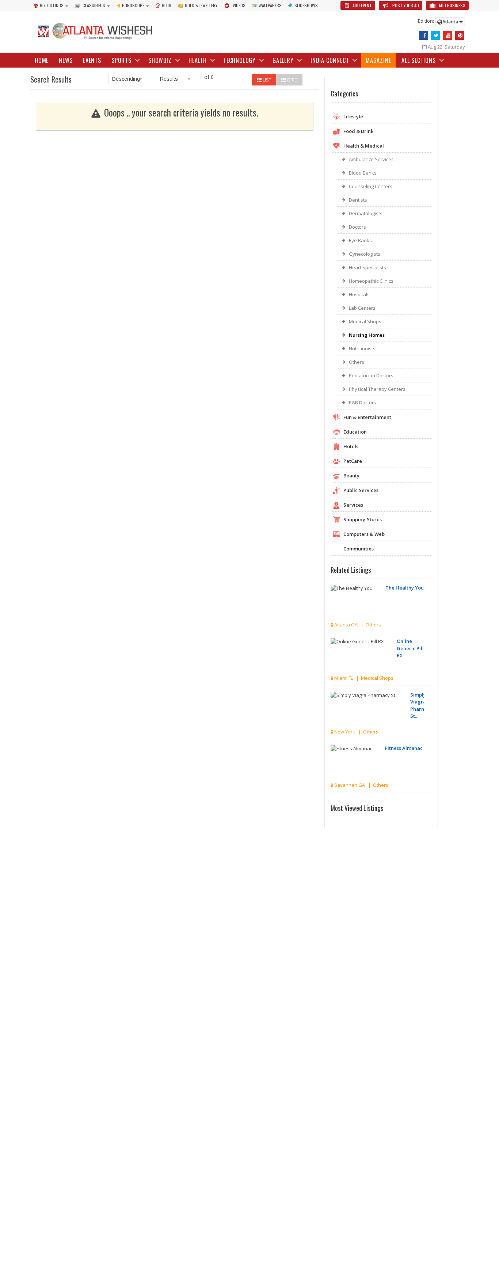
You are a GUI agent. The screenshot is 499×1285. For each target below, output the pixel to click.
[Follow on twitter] (435, 35)
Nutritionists (362, 348)
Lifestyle (353, 116)
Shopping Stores (362, 519)
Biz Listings (52, 5)
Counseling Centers (370, 186)
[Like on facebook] (423, 35)
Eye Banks (360, 240)
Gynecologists (364, 254)
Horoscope (133, 5)
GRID (292, 79)
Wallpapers (270, 5)
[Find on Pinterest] (459, 35)
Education (355, 431)
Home (42, 60)
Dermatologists (365, 213)
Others (356, 362)
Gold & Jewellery (201, 5)
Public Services (360, 490)
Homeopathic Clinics (371, 281)
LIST (266, 79)
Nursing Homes (367, 335)
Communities (358, 548)
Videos (239, 5)
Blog (166, 5)
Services (353, 505)
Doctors (357, 227)
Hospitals (359, 294)
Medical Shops (365, 321)
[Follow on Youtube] (447, 35)
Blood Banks (363, 172)
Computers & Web (364, 534)
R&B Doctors (362, 402)
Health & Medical (363, 145)
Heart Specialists (367, 267)
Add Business (451, 5)
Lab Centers (362, 308)
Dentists (358, 200)
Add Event (361, 5)
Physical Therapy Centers (377, 389)
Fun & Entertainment (367, 417)
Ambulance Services (371, 159)
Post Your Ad (405, 5)
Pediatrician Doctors (371, 375)
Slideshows (306, 5)
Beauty (351, 475)
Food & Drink (358, 131)
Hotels (350, 446)
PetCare (352, 461)
